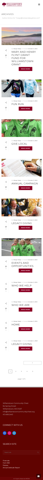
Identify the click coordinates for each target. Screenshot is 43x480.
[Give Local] (22, 128)
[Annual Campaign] (22, 168)
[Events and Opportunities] (22, 247)
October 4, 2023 (33, 341)
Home (21, 23)
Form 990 (6, 463)
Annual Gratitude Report (11, 468)
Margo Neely (17, 48)
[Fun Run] (22, 88)
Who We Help (22, 285)
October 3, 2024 (33, 48)
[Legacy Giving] (22, 207)
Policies (5, 465)
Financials (6, 461)
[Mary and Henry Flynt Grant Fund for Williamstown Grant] (22, 36)
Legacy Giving (22, 223)
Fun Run (18, 104)
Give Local (19, 143)
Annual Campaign (25, 183)
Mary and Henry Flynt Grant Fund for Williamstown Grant (24, 58)
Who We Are (21, 305)
